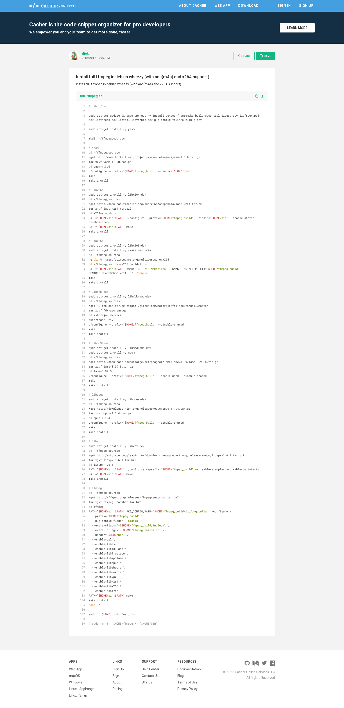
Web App (222, 6)
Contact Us (150, 676)
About (117, 682)
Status (147, 682)
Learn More (297, 28)
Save (265, 56)
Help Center (150, 669)
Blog (180, 676)
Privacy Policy (187, 689)
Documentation (189, 669)
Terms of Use (187, 682)
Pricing (118, 689)
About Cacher (192, 6)
